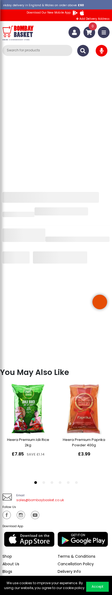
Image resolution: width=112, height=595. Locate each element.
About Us (10, 564)
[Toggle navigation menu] (104, 32)
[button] (100, 302)
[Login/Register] (74, 32)
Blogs (7, 571)
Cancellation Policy (76, 564)
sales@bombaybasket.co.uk (40, 500)
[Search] (83, 50)
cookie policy (74, 588)
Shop (7, 556)
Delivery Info (69, 571)
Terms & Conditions (76, 556)
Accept (97, 586)
